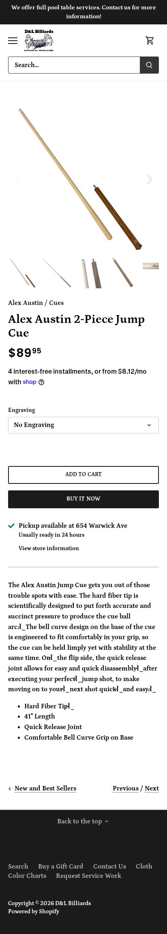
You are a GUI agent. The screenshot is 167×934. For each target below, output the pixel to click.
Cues (56, 303)
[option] (83, 179)
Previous (126, 788)
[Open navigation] (12, 40)
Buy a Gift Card (61, 866)
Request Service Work (88, 876)
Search (18, 866)
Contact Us (109, 866)
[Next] (149, 179)
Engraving (21, 410)
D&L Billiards (73, 903)
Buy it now (83, 499)
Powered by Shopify (33, 911)
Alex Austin (25, 303)
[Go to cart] (150, 40)
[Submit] (149, 65)
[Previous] (18, 179)
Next (152, 788)
